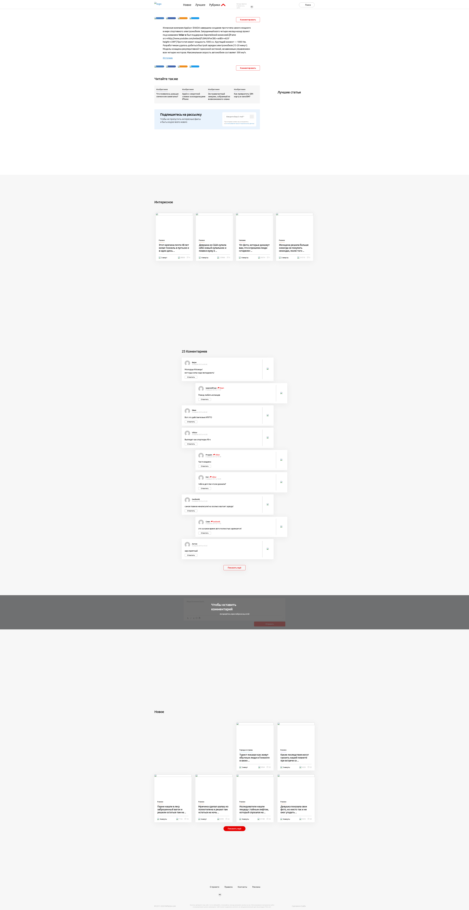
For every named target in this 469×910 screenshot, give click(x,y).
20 (270, 767)
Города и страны (246, 750)
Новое (187, 4)
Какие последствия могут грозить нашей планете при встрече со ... (294, 757)
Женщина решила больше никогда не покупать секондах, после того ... (294, 247)
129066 (222, 257)
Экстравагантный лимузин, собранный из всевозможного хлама (219, 96)
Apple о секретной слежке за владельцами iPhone (193, 96)
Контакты (242, 887)
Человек (242, 240)
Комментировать (248, 20)
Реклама (256, 887)
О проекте (214, 887)
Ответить (191, 377)
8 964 (263, 767)
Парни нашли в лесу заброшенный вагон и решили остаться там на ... (171, 809)
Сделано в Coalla (299, 906)
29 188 (262, 819)
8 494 (222, 819)
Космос (283, 750)
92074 (263, 257)
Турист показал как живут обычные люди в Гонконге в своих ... (254, 757)
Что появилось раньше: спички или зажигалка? (167, 95)
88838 (183, 257)
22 (228, 819)
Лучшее (200, 4)
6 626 (304, 767)
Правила (228, 887)
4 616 (304, 819)
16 (187, 819)
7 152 (180, 819)
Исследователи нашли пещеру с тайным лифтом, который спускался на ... (253, 809)
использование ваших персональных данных (240, 123)
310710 (302, 257)
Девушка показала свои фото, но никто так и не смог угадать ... (293, 809)
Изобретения (162, 89)
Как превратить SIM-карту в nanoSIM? (244, 95)
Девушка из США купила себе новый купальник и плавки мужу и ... (212, 247)
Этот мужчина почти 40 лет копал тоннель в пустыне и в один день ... (174, 247)
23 (311, 767)
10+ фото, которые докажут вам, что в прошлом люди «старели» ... (254, 247)
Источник (168, 58)
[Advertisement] (295, 49)
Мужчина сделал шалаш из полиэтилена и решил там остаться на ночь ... (213, 809)
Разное (162, 240)
